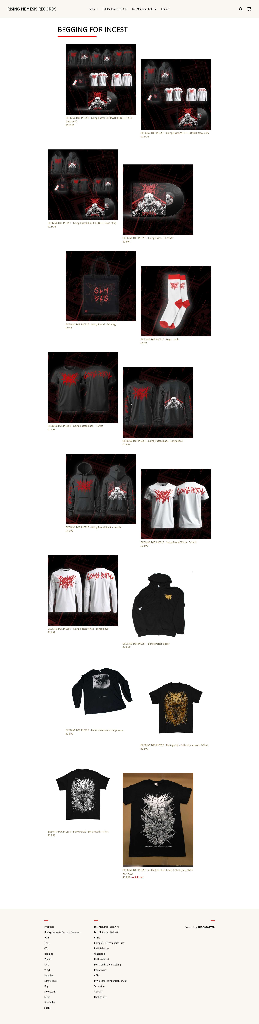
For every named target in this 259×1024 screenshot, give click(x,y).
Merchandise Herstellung (108, 964)
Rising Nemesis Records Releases (62, 932)
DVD (46, 964)
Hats (46, 937)
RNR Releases (101, 948)
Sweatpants (50, 991)
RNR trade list (101, 959)
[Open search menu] (240, 9)
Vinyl (47, 970)
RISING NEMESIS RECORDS (31, 9)
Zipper (47, 959)
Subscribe (99, 986)
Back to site (100, 997)
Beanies (48, 953)
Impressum (100, 970)
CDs (46, 948)
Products (49, 926)
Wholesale (100, 953)
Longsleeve (50, 980)
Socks (47, 1007)
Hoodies (48, 975)
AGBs (97, 975)
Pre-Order (49, 1002)
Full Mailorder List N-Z (144, 9)
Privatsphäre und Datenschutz (110, 980)
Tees (46, 943)
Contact (165, 9)
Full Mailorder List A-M (115, 9)
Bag (46, 986)
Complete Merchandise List (109, 943)
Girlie (47, 997)
